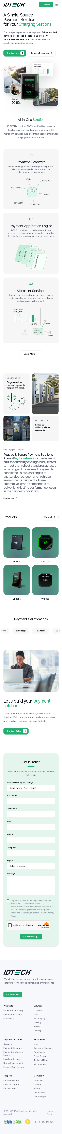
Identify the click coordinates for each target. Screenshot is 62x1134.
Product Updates (11, 1084)
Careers (37, 1084)
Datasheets (8, 1018)
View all (48, 517)
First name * (12, 795)
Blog (36, 1044)
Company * (12, 847)
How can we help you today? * (21, 782)
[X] (39, 1122)
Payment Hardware (12, 1014)
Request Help (9, 1088)
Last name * (12, 808)
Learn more (10, 498)
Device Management (13, 1063)
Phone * (10, 834)
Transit (37, 1026)
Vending (37, 1030)
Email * (10, 821)
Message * (12, 873)
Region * (11, 860)
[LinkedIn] (43, 1122)
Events (37, 1088)
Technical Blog (40, 1060)
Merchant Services (12, 1059)
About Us (38, 1080)
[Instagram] (47, 1122)
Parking (37, 1022)
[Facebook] (35, 1122)
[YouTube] (51, 1122)
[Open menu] (56, 4)
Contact (46, 4)
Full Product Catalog (13, 1010)
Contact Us (12, 994)
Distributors (39, 1092)
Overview (38, 1010)
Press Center (40, 1056)
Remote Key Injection (13, 1067)
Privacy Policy (50, 1112)
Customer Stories (42, 1048)
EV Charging (39, 1018)
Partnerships (40, 1096)
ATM (36, 1014)
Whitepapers (40, 1064)
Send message (31, 936)
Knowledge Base (11, 1080)
